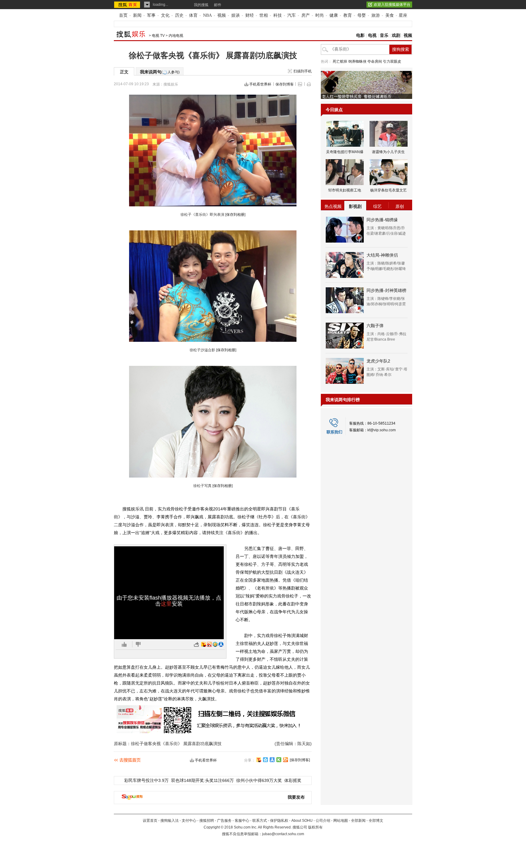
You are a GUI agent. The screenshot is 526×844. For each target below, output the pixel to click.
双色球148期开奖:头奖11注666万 (202, 780)
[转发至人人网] (221, 644)
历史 (179, 15)
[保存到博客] (300, 760)
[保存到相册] (235, 214)
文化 (165, 15)
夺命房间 (374, 61)
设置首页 (150, 820)
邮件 (217, 5)
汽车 (291, 15)
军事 (151, 15)
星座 (403, 15)
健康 (333, 15)
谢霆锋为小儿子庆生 (388, 152)
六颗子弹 (375, 325)
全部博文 (376, 820)
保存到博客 (284, 84)
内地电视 (176, 35)
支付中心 (189, 820)
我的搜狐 (201, 5)
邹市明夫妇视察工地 (344, 190)
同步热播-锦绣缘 (382, 219)
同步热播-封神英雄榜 (386, 290)
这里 (166, 604)
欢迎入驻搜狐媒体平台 (392, 4)
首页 (123, 15)
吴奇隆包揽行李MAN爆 (344, 152)
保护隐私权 (279, 820)
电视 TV (158, 35)
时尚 (319, 15)
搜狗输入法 (169, 820)
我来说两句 (160, 71)
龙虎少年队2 (378, 361)
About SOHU (302, 820)
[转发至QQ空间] (215, 644)
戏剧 (396, 35)
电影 (360, 35)
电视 (372, 35)
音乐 (384, 35)
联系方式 (259, 820)
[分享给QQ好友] (265, 759)
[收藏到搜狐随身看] (278, 759)
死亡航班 (340, 61)
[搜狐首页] (127, 4)
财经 (249, 15)
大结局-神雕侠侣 (382, 255)
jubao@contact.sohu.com (283, 834)
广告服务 (224, 820)
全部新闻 (358, 820)
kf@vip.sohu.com (381, 430)
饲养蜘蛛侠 (357, 61)
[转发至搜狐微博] (203, 644)
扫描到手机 (302, 71)
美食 (389, 15)
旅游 (375, 15)
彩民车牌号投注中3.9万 (146, 780)
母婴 (361, 15)
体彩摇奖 (292, 780)
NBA (207, 15)
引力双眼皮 (392, 61)
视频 (221, 15)
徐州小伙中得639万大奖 (259, 780)
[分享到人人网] (272, 759)
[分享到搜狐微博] (258, 759)
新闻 (137, 15)
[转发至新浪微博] (209, 644)
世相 (263, 15)
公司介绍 (323, 820)
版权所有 (315, 827)
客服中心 (242, 820)
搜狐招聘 (206, 820)
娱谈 (235, 15)
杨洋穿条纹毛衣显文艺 (388, 190)
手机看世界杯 (260, 84)
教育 (347, 15)
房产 (305, 15)
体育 (193, 15)
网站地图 (340, 820)
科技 (277, 15)
